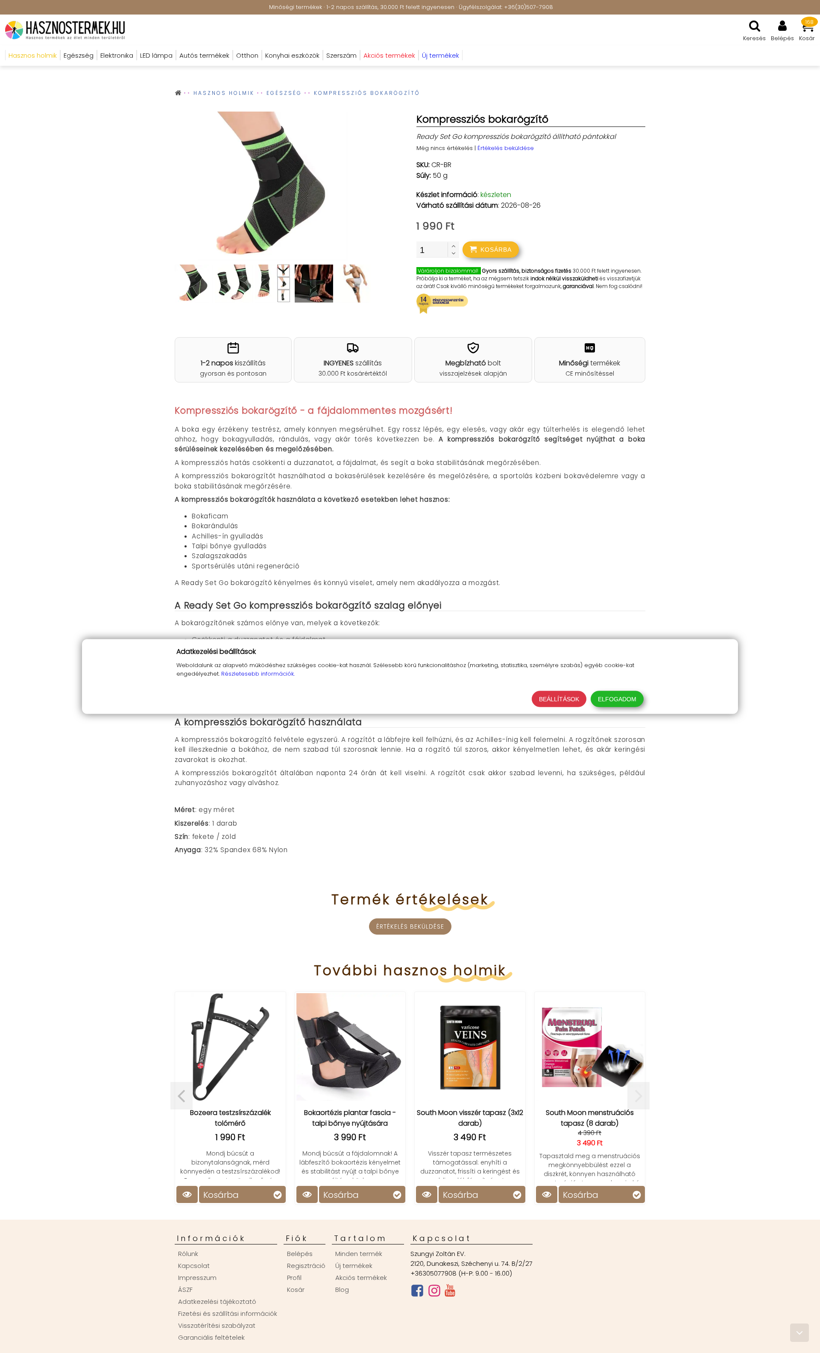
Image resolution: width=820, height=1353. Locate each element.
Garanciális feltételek (211, 1337)
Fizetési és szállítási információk (227, 1313)
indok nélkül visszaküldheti (564, 278)
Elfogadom (617, 699)
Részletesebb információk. (258, 674)
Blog (342, 1289)
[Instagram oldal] (434, 1292)
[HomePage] (62, 30)
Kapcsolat (194, 1265)
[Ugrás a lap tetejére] (799, 1333)
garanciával (578, 286)
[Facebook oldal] (417, 1292)
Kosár (296, 1289)
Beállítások (559, 699)
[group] (273, 188)
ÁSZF (185, 1289)
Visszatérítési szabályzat (216, 1325)
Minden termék (358, 1253)
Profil (294, 1277)
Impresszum (197, 1277)
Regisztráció (306, 1265)
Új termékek (353, 1265)
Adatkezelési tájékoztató (217, 1301)
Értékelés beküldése (505, 148)
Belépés (300, 1253)
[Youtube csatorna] (450, 1292)
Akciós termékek (361, 1277)
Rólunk (188, 1253)
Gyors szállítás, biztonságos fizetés (526, 270)
